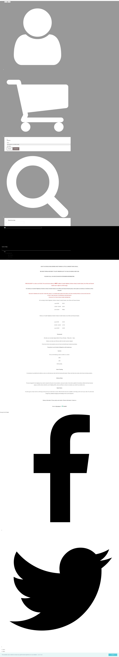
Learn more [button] (39, 654)
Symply (10, 256)
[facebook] (60, 530)
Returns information (67, 400)
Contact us (74, 400)
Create (7, 412)
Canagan (11, 255)
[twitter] (60, 646)
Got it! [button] (113, 654)
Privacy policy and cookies (57, 400)
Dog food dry (9, 253)
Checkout (16, 148)
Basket (9, 148)
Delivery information (47, 400)
